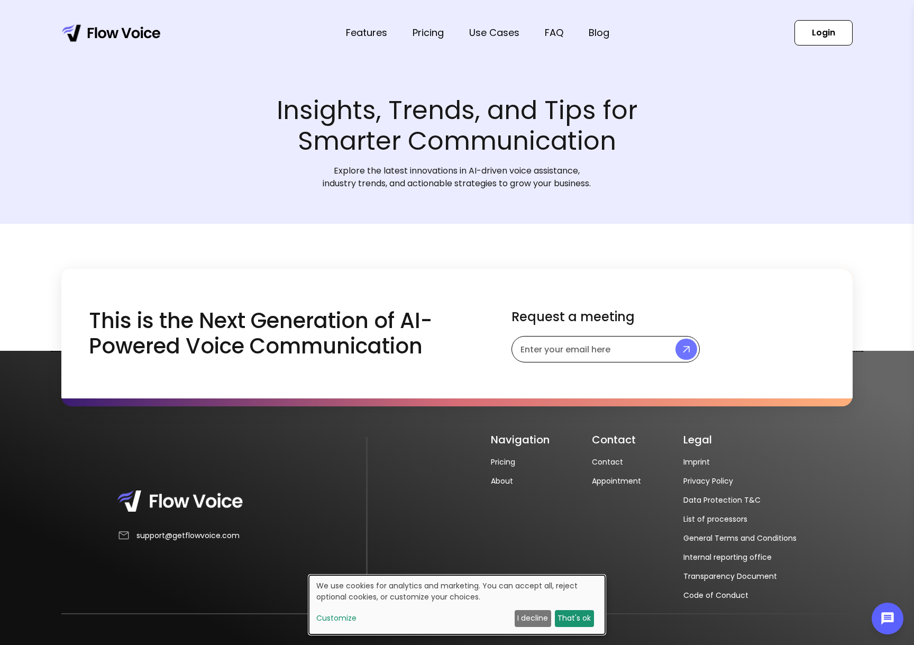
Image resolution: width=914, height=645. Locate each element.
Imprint (696, 462)
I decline (532, 618)
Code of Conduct (715, 595)
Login (823, 32)
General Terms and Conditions (740, 538)
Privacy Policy (708, 481)
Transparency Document (730, 576)
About (502, 481)
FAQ (554, 32)
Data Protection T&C (722, 500)
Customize (336, 618)
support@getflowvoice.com (188, 535)
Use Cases (494, 32)
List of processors (715, 519)
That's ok (574, 618)
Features (366, 32)
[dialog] (457, 604)
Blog (599, 32)
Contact (607, 462)
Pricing (428, 32)
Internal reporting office (727, 557)
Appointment (616, 481)
